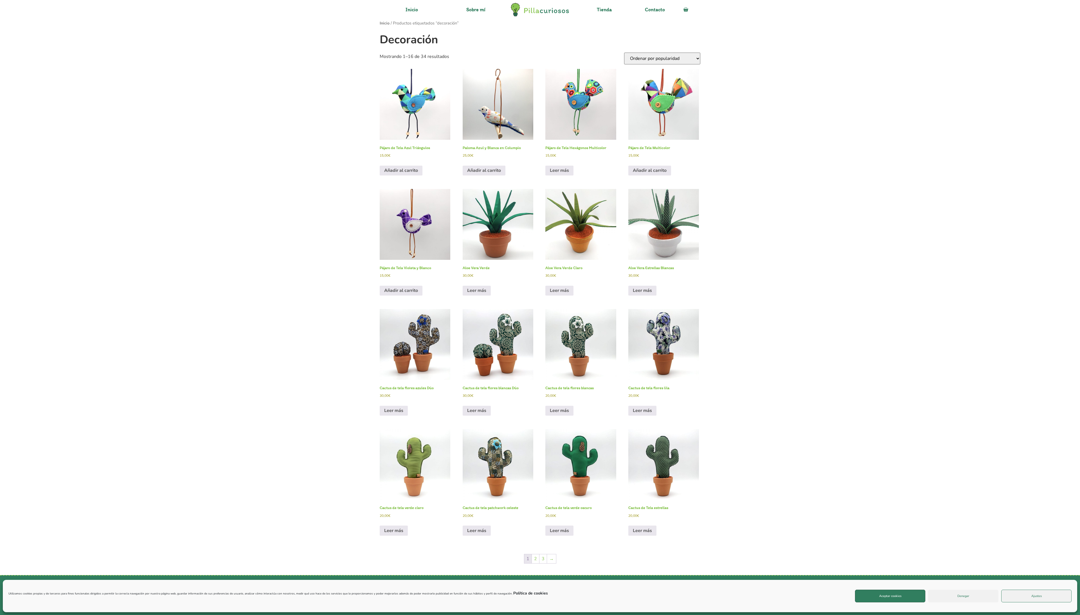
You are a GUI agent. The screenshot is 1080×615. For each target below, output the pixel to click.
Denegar (963, 596)
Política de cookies (530, 593)
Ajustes (1036, 596)
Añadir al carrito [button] (401, 170)
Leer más (559, 170)
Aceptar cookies (890, 596)
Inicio (385, 23)
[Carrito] (685, 9)
